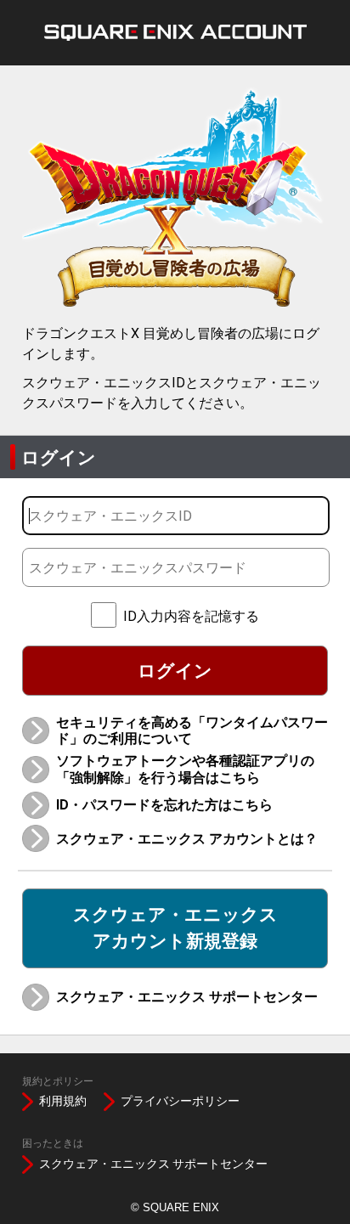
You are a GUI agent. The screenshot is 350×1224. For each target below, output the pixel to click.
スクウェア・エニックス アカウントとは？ (187, 839)
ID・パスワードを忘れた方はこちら (164, 805)
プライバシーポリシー (180, 1101)
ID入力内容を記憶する (191, 616)
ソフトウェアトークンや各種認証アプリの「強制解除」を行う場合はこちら (185, 769)
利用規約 (63, 1101)
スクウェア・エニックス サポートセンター (187, 997)
